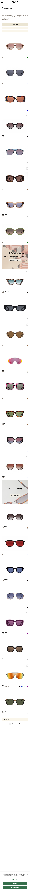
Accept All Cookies (15, 887)
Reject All (15, 883)
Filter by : (5, 28)
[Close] (27, 874)
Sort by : (5, 31)
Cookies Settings (15, 879)
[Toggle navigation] (2, 2)
